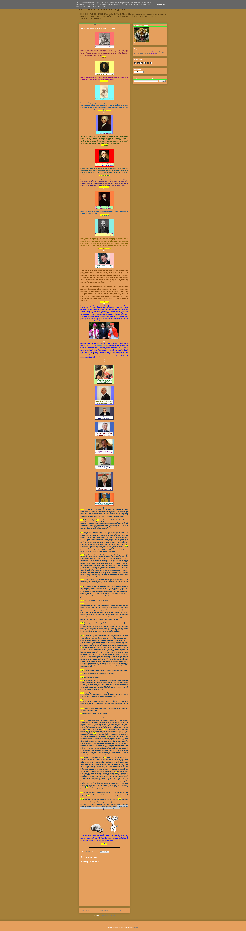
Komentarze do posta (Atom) (108, 915)
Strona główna (104, 910)
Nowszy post (84, 910)
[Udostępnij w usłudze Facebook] (106, 852)
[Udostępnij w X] (105, 852)
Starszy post (124, 910)
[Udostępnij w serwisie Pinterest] (108, 852)
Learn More (161, 4)
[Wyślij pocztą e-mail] (101, 852)
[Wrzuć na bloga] (103, 852)
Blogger (135, 927)
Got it (169, 4)
